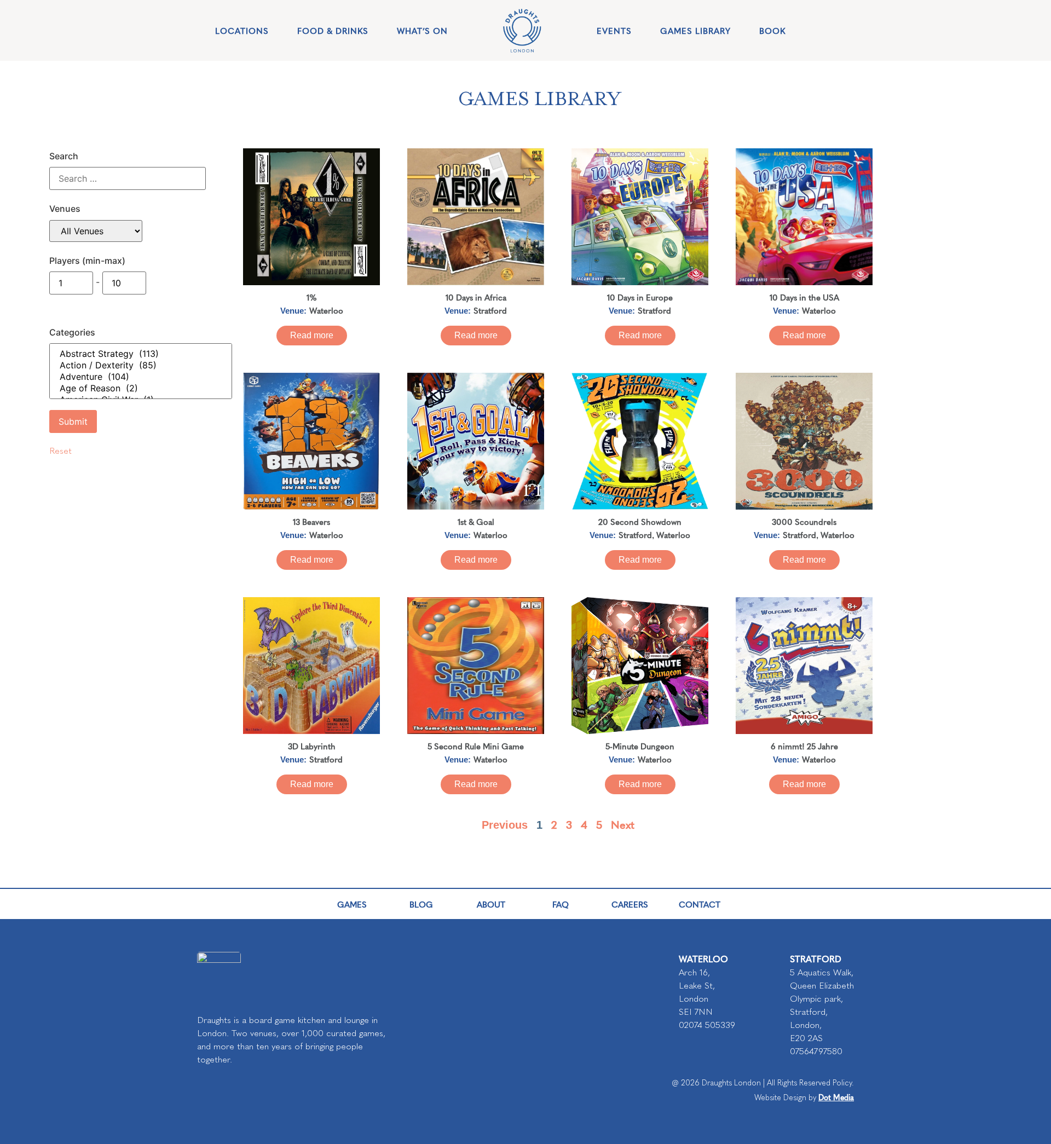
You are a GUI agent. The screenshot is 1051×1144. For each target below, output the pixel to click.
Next (622, 824)
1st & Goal (476, 521)
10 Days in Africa (476, 297)
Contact (699, 904)
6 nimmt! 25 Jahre (804, 746)
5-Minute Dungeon (639, 746)
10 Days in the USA (804, 297)
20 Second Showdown (640, 521)
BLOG (421, 904)
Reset (60, 451)
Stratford (490, 310)
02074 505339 (707, 1025)
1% (312, 297)
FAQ (560, 904)
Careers (629, 904)
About (491, 904)
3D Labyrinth (312, 746)
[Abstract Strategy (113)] (141, 354)
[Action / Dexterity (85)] (141, 365)
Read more (311, 335)
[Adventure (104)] (141, 377)
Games (352, 904)
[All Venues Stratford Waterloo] (95, 231)
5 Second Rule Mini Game (476, 746)
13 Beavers (311, 521)
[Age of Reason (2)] (141, 388)
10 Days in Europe (640, 297)
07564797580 (816, 1051)
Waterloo (326, 310)
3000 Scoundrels (804, 521)
